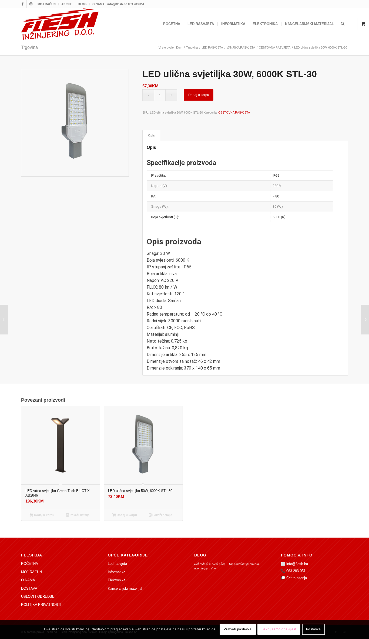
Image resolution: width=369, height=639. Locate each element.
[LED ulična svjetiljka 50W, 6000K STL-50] (365, 319)
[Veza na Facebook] (22, 4)
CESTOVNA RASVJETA (234, 112)
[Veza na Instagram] (31, 4)
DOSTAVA (29, 588)
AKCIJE (66, 4)
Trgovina (29, 47)
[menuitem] (47, 4)
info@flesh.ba (297, 564)
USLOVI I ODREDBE (38, 596)
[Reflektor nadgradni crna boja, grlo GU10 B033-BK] (4, 319)
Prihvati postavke (237, 629)
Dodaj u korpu (198, 95)
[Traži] (342, 24)
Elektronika (116, 580)
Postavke (313, 629)
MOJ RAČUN (47, 4)
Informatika (116, 572)
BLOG (82, 4)
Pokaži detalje (79, 515)
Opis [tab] (151, 135)
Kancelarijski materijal (125, 588)
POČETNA (29, 564)
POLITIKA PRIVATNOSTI (41, 605)
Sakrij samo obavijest (278, 629)
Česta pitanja (296, 578)
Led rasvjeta (117, 564)
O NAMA (98, 4)
